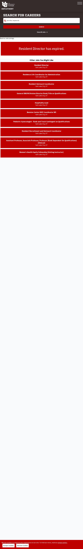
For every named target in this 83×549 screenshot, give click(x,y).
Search (41, 27)
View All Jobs (41, 32)
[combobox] (41, 20)
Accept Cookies (8, 545)
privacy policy (62, 543)
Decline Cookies (22, 545)
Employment (7, 9)
